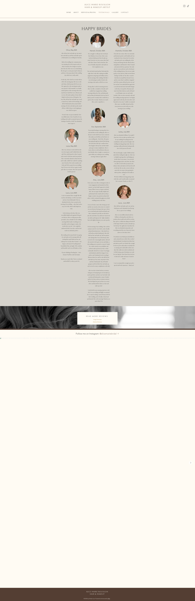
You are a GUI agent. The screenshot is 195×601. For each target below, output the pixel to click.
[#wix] (118, 334)
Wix (109, 598)
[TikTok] (188, 5)
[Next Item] (191, 463)
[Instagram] (184, 5)
